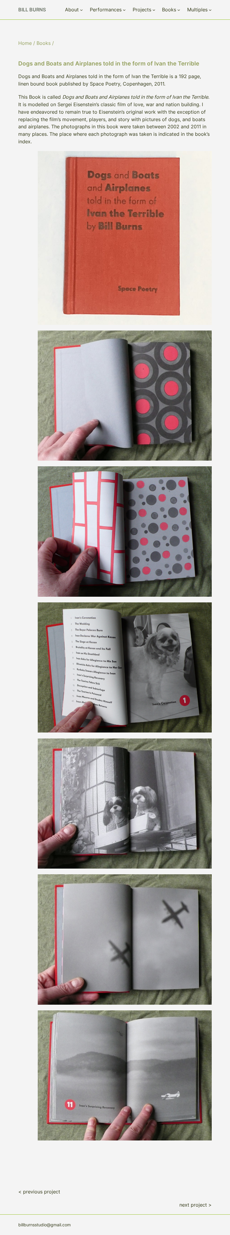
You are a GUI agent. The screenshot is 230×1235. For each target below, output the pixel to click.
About (72, 10)
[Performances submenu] (124, 9)
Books (169, 10)
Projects (142, 10)
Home (25, 43)
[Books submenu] (178, 9)
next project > (195, 1205)
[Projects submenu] (153, 9)
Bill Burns (32, 10)
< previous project (39, 1192)
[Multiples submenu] (210, 9)
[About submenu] (81, 9)
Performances (106, 10)
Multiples (197, 10)
